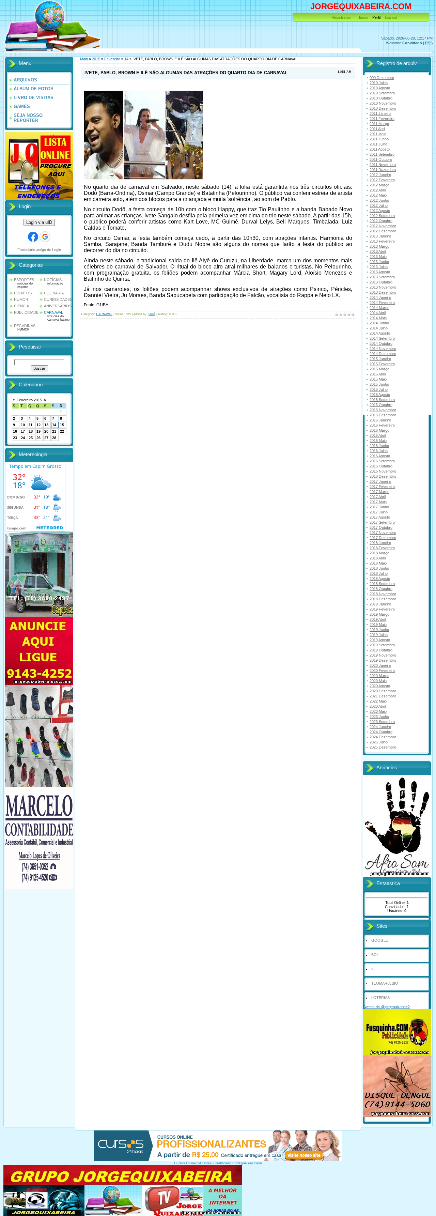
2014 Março (379, 308)
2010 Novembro (383, 103)
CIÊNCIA (21, 306)
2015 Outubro (381, 405)
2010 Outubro (381, 98)
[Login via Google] (45, 236)
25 (31, 438)
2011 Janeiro (380, 113)
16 (15, 431)
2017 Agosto (380, 517)
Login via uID (39, 222)
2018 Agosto (380, 578)
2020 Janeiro (380, 665)
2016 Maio (378, 440)
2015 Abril (378, 374)
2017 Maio (378, 502)
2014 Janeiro (380, 297)
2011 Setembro (382, 154)
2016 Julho (379, 451)
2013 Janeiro (380, 236)
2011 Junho (379, 139)
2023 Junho (379, 716)
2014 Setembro (382, 338)
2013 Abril (378, 251)
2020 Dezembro (383, 691)
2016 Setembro (382, 461)
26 (38, 438)
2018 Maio (378, 563)
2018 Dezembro (383, 599)
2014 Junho (379, 323)
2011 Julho (378, 144)
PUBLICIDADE (26, 312)
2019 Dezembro (383, 660)
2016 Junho (379, 446)
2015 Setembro (382, 400)
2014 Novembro (383, 349)
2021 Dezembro (383, 696)
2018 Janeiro (380, 543)
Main (84, 59)
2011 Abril (377, 129)
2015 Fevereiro (382, 364)
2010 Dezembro (383, 108)
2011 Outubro (381, 159)
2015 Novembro (383, 410)
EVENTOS (23, 293)
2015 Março (379, 369)
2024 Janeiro (380, 727)
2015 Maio (378, 379)
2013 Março (379, 246)
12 (38, 425)
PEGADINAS (24, 326)
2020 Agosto (380, 686)
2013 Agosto (380, 272)
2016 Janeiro (380, 420)
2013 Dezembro (383, 292)
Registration (341, 17)
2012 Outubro (381, 221)
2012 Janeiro (380, 175)
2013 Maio (378, 257)
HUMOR (21, 299)
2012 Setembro (382, 216)
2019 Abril (378, 619)
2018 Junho (379, 568)
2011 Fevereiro (382, 119)
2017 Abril (378, 497)
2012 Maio (378, 195)
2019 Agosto (380, 640)
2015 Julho (379, 389)
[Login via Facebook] (33, 237)
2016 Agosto (380, 456)
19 (38, 431)
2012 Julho (379, 205)
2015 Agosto (380, 394)
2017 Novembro (383, 532)
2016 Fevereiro (382, 425)
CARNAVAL (53, 312)
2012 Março (379, 185)
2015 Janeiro (380, 359)
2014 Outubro (381, 343)
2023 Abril (378, 706)
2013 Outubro (381, 282)
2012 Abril (378, 190)
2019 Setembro (382, 645)
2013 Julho (379, 267)
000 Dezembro (382, 78)
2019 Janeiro (380, 604)
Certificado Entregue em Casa (238, 1163)
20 (46, 431)
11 (30, 425)
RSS (429, 43)
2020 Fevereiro (382, 670)
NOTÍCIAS (53, 280)
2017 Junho (379, 507)
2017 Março (379, 492)
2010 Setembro (382, 93)
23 (15, 438)
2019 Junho (379, 630)
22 (62, 431)
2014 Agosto (380, 333)
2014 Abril (378, 313)
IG (373, 969)
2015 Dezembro (383, 415)
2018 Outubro (381, 589)
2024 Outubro (381, 732)
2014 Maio (378, 318)
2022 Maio (378, 701)
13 (46, 425)
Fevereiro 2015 (29, 400)
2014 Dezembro (383, 354)
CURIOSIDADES (58, 299)
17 (23, 431)
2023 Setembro (382, 722)
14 (54, 425)
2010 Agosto (380, 88)
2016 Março (379, 430)
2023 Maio (378, 711)
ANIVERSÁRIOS (58, 306)
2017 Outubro (381, 527)
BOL (375, 955)
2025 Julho (379, 742)
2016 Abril (378, 435)
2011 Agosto (380, 149)
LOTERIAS (380, 998)
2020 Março (379, 676)
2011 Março (379, 124)
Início (363, 17)
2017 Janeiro (380, 481)
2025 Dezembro (383, 747)
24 (23, 438)
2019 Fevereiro (382, 609)
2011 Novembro (383, 165)
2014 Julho (379, 328)
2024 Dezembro (383, 737)
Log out (391, 17)
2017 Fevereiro (382, 486)
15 (62, 425)
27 (46, 438)
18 (31, 431)
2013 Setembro (382, 277)
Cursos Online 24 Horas (193, 1163)
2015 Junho (379, 384)
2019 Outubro (381, 650)
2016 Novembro (383, 471)
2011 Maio (378, 134)
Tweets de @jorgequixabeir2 (386, 1007)
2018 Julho (379, 573)
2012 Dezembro (383, 231)
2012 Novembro (383, 226)
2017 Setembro (382, 522)
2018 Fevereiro (382, 548)
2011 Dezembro (383, 170)
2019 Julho (379, 635)
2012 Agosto (380, 211)
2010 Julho (379, 83)
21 (54, 431)
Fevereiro (112, 59)
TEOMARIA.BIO (384, 983)
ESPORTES (24, 280)
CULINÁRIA (54, 293)
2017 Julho (379, 512)
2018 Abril (378, 558)
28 (54, 438)
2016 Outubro (381, 466)
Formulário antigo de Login (39, 250)
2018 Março (379, 553)
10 (23, 425)
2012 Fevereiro (382, 180)
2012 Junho (379, 200)
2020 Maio (378, 681)
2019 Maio (378, 624)
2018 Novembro (383, 594)
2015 (96, 59)
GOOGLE (379, 940)
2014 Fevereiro (382, 303)
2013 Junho (379, 262)
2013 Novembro (383, 287)
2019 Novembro (383, 655)
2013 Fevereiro (382, 241)
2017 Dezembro (383, 538)
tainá (152, 314)
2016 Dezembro (383, 476)
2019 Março (379, 614)
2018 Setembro (382, 584)
